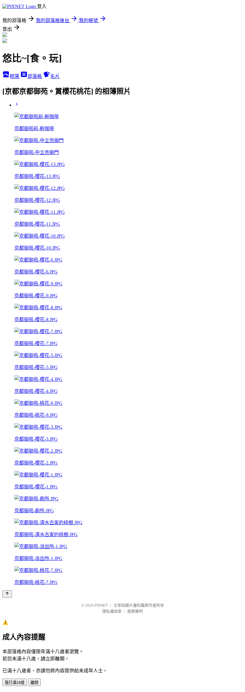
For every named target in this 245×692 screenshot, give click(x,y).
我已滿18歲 (14, 682)
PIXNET (101, 605)
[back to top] (7, 594)
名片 (55, 76)
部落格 (35, 76)
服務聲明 (135, 611)
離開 (34, 682)
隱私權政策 (112, 611)
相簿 (15, 76)
